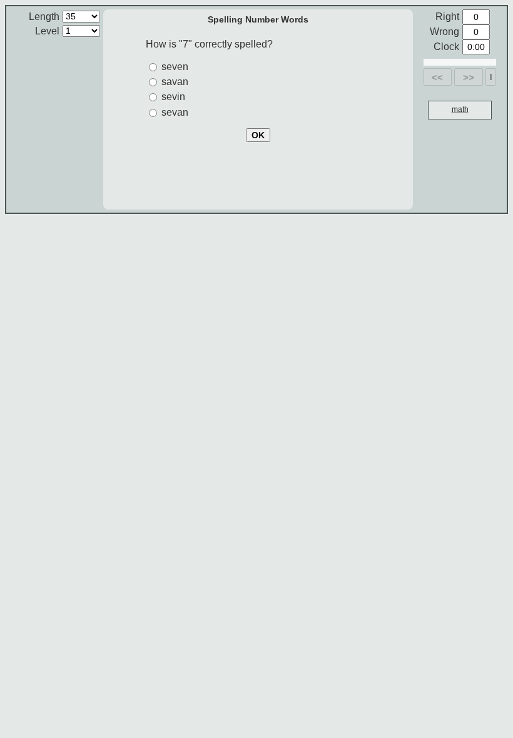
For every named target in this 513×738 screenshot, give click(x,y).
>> (468, 77)
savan (174, 81)
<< (437, 77)
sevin (173, 96)
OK (258, 135)
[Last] (490, 77)
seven (174, 66)
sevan (174, 112)
